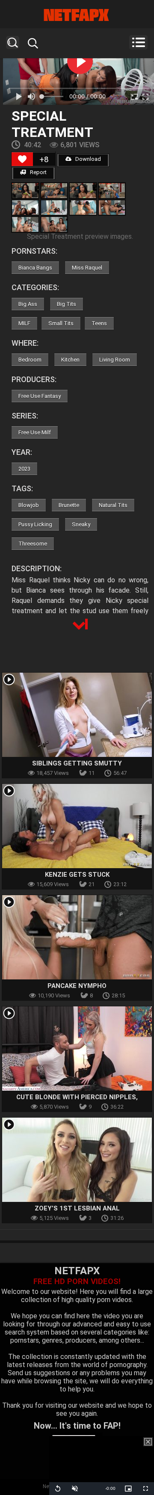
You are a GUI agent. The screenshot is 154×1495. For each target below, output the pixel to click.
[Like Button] (22, 159)
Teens (99, 323)
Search (12, 42)
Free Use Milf (34, 432)
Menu (138, 42)
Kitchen (70, 359)
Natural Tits (113, 505)
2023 (24, 469)
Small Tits (61, 323)
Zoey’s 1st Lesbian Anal (77, 1208)
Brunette (69, 505)
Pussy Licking (35, 524)
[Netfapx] (77, 15)
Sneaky (81, 524)
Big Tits (66, 304)
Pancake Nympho (77, 986)
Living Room (114, 359)
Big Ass (27, 304)
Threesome (32, 543)
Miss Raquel (87, 267)
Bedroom (29, 359)
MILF (24, 323)
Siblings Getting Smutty (77, 763)
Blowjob (28, 505)
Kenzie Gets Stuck (77, 874)
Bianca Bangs (35, 267)
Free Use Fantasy (39, 396)
